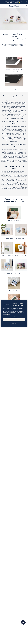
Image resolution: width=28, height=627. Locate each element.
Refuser (14, 323)
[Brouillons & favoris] (23, 6)
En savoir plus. (6, 314)
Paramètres (14, 316)
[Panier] (26, 6)
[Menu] (2, 6)
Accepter (14, 319)
